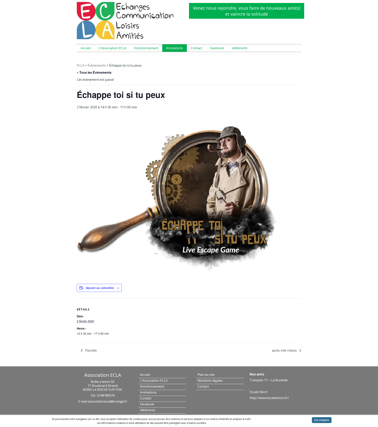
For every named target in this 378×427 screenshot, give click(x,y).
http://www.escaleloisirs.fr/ (269, 398)
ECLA (80, 65)
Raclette (90, 350)
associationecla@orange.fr (107, 401)
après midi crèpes (284, 350)
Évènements (97, 65)
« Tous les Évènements (94, 72)
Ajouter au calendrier (100, 288)
